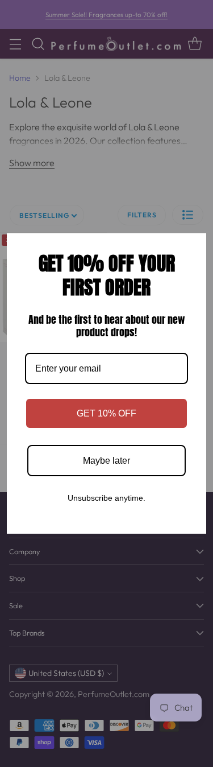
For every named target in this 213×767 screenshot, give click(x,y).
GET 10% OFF (106, 413)
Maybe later (106, 460)
